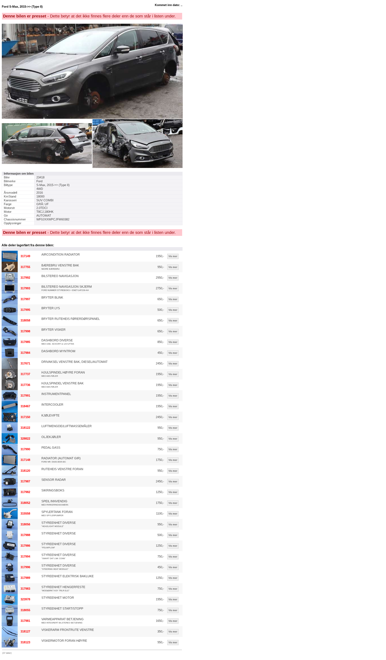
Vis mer (172, 256)
